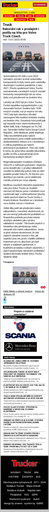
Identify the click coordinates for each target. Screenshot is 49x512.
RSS (26, 494)
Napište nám (34, 490)
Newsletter (20, 12)
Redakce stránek (16, 490)
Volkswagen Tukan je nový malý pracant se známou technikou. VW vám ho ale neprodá (22, 374)
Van (29, 16)
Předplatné (15, 494)
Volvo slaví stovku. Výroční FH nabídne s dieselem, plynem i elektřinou (20, 409)
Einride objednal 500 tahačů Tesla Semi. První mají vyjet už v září (23, 445)
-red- (5, 39)
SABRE (39, 503)
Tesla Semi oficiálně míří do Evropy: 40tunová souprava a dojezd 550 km (23, 397)
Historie (40, 16)
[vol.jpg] (25, 275)
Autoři (36, 499)
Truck (20, 16)
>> (37, 368)
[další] (44, 287)
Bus (31, 19)
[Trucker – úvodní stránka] (10, 7)
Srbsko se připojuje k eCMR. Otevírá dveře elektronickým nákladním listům (23, 422)
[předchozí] (42, 287)
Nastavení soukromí (20, 499)
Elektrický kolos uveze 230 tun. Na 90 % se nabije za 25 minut (24, 386)
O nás (32, 12)
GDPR (35, 494)
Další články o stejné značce (17, 291)
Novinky (9, 16)
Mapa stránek (34, 486)
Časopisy (21, 19)
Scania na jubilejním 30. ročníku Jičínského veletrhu (21, 362)
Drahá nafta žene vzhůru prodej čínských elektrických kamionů (22, 434)
